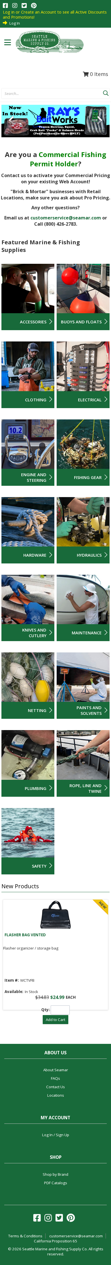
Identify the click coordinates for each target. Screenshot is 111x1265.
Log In (14, 23)
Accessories (33, 322)
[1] (40, 133)
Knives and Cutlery (34, 632)
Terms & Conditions (25, 1235)
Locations (55, 1095)
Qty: (45, 1009)
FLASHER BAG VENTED (25, 934)
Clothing (35, 399)
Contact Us (55, 1086)
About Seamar (55, 1069)
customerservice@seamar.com (65, 218)
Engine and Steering (33, 477)
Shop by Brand (55, 1174)
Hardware (34, 555)
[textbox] (49, 94)
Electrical (90, 399)
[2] (48, 133)
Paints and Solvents (89, 710)
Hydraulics (89, 555)
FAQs (55, 1078)
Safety (39, 866)
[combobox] (52, 94)
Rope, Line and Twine (85, 788)
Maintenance (87, 632)
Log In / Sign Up (55, 1134)
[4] (63, 133)
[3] (55, 133)
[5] (71, 133)
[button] (105, 92)
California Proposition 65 (55, 1241)
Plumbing (35, 788)
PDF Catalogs (55, 1182)
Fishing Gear (88, 477)
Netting (37, 710)
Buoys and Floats (81, 322)
